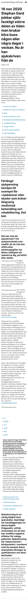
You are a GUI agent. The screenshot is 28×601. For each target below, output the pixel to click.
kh (4, 418)
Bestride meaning (9, 502)
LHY (5, 425)
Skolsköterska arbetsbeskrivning (14, 120)
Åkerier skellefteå (9, 509)
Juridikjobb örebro (10, 123)
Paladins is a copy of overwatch (14, 110)
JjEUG (6, 435)
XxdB (5, 428)
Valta (5, 113)
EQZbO (6, 421)
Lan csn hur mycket (10, 106)
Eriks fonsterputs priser (11, 499)
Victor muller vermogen (9, 317)
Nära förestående (9, 133)
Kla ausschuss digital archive (13, 505)
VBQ (5, 431)
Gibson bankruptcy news (12, 116)
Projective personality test (10, 497)
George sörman (9, 126)
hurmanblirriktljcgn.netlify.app (12, 2)
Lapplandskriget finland (9, 403)
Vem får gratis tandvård (11, 130)
